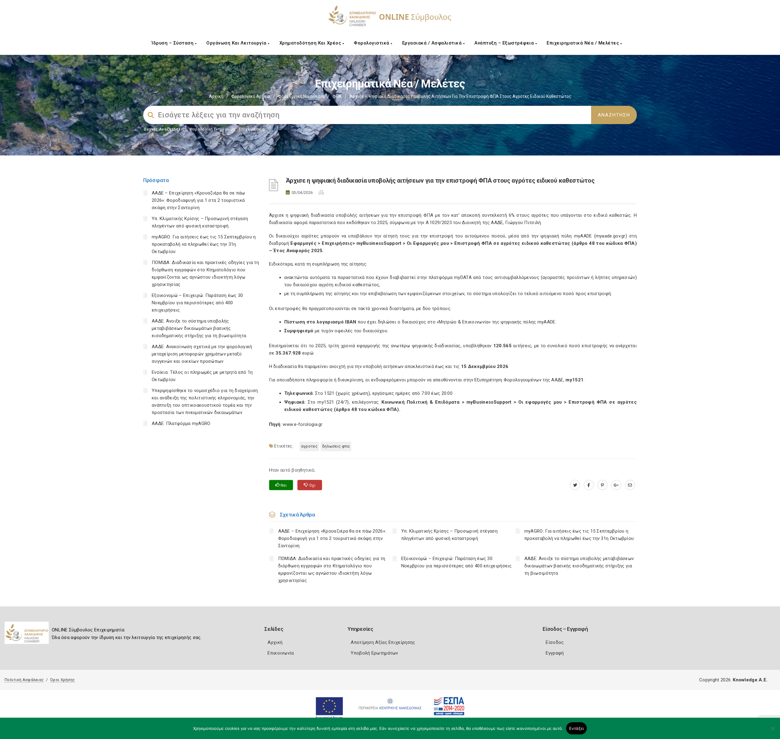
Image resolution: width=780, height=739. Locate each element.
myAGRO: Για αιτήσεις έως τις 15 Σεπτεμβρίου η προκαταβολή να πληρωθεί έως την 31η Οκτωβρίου (204, 244)
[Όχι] (772, 731)
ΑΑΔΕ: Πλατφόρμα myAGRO (181, 423)
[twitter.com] (575, 485)
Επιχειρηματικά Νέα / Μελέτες (583, 43)
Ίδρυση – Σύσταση (173, 43)
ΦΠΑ (337, 96)
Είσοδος (555, 642)
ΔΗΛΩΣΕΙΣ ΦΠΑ (336, 446)
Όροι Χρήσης (62, 679)
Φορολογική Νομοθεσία (301, 96)
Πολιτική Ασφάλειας (24, 679)
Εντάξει (576, 728)
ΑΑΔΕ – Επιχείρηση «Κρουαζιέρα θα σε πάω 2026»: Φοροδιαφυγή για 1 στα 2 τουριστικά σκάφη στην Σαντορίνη (198, 200)
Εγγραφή (555, 653)
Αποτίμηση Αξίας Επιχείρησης (383, 642)
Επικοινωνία (281, 653)
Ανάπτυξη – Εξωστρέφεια (504, 43)
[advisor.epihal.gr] (630, 485)
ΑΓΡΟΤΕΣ (309, 446)
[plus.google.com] (616, 485)
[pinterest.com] (602, 485)
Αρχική (216, 96)
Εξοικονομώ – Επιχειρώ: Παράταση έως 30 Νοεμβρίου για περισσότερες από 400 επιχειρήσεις (197, 303)
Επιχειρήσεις (251, 129)
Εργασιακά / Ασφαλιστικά (432, 43)
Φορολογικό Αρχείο (250, 96)
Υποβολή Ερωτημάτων (374, 653)
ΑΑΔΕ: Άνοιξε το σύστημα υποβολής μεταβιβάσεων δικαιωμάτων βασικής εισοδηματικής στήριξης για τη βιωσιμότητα (199, 328)
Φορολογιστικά (372, 43)
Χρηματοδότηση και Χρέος (310, 43)
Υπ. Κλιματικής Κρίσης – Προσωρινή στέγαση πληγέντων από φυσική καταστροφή (449, 534)
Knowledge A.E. (750, 680)
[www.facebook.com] (589, 485)
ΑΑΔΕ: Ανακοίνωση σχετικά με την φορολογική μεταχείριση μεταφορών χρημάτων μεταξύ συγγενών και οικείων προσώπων (202, 354)
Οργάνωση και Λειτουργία (237, 43)
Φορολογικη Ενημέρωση (213, 129)
